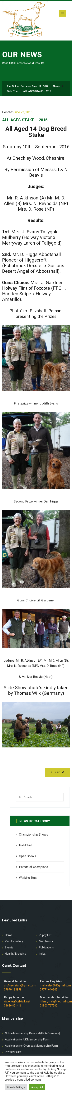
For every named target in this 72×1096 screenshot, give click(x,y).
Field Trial (25, 845)
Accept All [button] (37, 1087)
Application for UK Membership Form (27, 1039)
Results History (14, 941)
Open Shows (27, 856)
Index (42, 953)
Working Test (28, 878)
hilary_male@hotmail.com (56, 1001)
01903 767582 (48, 1005)
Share (56, 772)
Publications (46, 947)
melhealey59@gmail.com (55, 985)
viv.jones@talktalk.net (17, 1001)
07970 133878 (13, 989)
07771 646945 (48, 989)
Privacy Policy (13, 1051)
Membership (46, 941)
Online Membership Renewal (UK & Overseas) (32, 1033)
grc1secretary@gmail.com (20, 985)
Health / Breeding (15, 953)
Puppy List (45, 935)
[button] (5, 731)
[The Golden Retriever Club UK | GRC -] (25, 20)
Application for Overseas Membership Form (31, 1045)
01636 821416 (13, 1005)
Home (8, 935)
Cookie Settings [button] (16, 1087)
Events (9, 947)
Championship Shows (33, 834)
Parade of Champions (33, 867)
